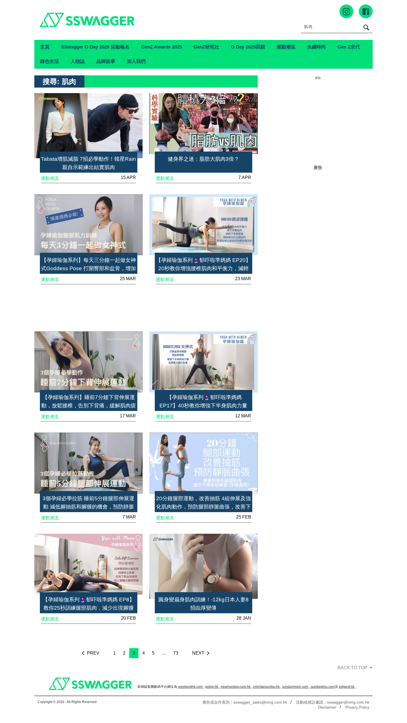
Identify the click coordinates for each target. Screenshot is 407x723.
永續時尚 (316, 47)
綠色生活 (49, 61)
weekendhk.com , (191, 687)
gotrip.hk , (213, 687)
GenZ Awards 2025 (161, 47)
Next (198, 653)
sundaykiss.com (323, 687)
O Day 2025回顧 (248, 47)
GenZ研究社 (206, 47)
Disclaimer (327, 707)
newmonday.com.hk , (236, 687)
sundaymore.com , (296, 687)
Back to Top (352, 667)
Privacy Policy (357, 707)
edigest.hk (347, 687)
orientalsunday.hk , (267, 687)
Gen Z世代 (349, 47)
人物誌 (78, 61)
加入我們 (136, 61)
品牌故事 (105, 61)
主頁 (45, 47)
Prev (93, 653)
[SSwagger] (119, 19)
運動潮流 (286, 47)
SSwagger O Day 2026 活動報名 (95, 47)
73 (175, 653)
